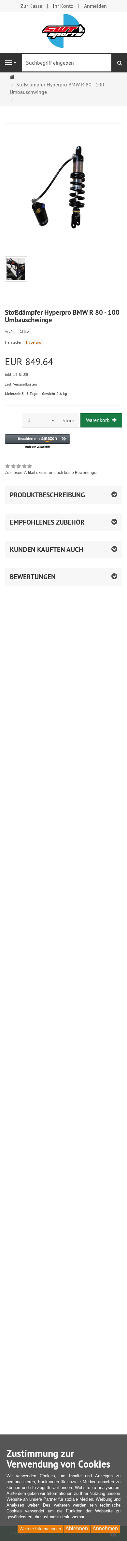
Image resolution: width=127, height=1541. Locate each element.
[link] (52, 470)
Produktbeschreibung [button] (47, 494)
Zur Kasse (31, 6)
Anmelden (95, 6)
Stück (69, 420)
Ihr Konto (63, 6)
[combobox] (40, 420)
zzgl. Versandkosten (21, 384)
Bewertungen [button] (33, 576)
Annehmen (105, 1528)
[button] (37, 441)
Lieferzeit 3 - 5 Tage (21, 393)
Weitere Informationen (40, 1528)
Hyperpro (33, 342)
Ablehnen (76, 1528)
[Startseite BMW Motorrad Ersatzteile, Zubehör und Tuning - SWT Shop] (63, 30)
